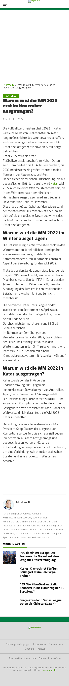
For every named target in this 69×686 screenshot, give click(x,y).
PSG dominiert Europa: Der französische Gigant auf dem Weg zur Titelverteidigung (39, 556)
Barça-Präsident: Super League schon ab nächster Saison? (40, 602)
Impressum (39, 644)
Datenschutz (56, 644)
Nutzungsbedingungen (18, 644)
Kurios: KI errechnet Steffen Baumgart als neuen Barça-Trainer (38, 572)
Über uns (29, 649)
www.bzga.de (49, 670)
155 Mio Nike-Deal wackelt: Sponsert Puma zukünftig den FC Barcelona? (42, 588)
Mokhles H (23, 502)
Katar (54, 183)
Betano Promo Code (50, 658)
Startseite (9, 85)
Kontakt (42, 649)
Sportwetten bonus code (22, 658)
